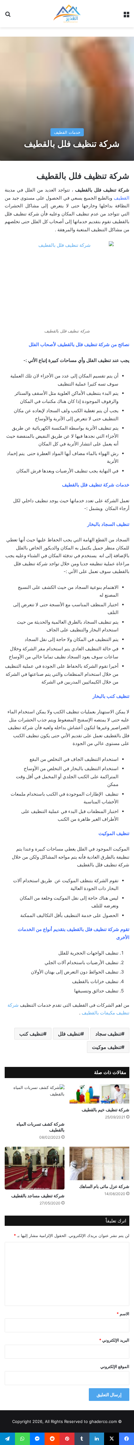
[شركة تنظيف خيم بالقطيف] (99, 1094)
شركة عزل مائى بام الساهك (104, 1186)
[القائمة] (126, 16)
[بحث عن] (8, 16)
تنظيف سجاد (108, 1034)
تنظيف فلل (69, 1034)
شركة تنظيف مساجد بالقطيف (38, 1195)
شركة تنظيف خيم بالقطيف (105, 1109)
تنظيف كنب (31, 1034)
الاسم (123, 1313)
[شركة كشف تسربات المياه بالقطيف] (35, 1101)
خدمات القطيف (67, 132)
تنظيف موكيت (106, 1047)
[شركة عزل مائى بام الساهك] (99, 1163)
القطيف (121, 198)
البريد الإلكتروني (114, 1340)
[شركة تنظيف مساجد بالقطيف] (35, 1168)
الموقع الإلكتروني (114, 1366)
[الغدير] (67, 13)
